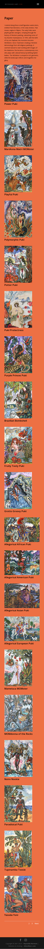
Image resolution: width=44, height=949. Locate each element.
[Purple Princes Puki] (18, 373)
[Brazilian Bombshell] (18, 418)
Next (37, 923)
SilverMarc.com (30, 946)
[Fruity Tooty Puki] (18, 463)
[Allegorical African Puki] (22, 541)
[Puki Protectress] (18, 327)
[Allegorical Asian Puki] (22, 608)
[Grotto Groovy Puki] (18, 508)
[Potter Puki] (18, 282)
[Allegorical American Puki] (22, 574)
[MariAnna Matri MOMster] (18, 146)
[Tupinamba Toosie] (18, 867)
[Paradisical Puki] (18, 822)
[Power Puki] (18, 101)
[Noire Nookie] (18, 776)
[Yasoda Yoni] (18, 912)
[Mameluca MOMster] (18, 686)
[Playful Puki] (18, 192)
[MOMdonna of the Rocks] (18, 731)
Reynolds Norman (30, 944)
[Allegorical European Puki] (22, 641)
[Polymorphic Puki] (18, 237)
